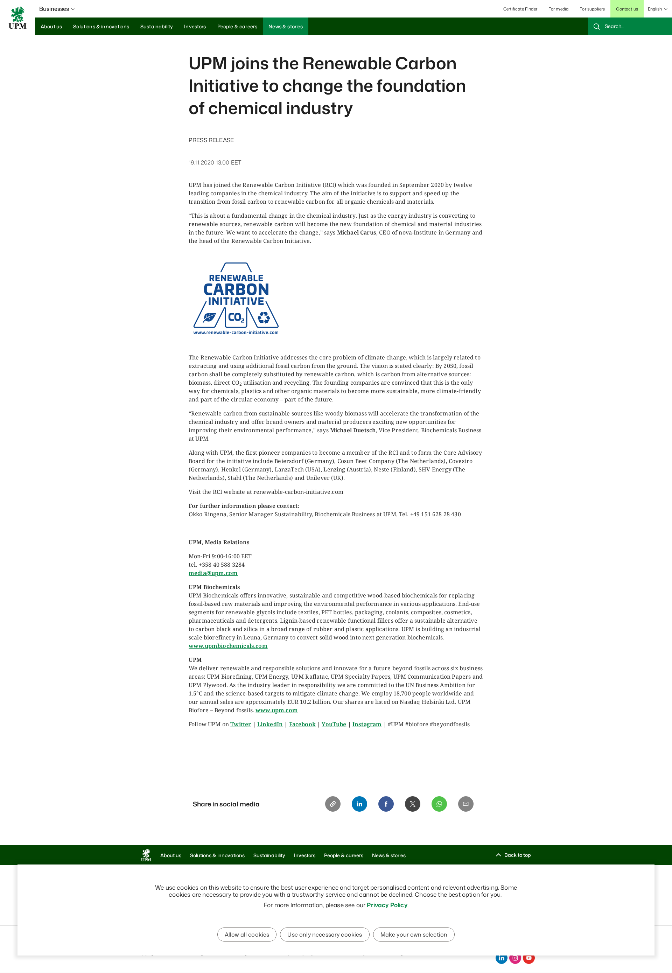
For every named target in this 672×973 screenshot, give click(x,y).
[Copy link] (333, 804)
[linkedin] (501, 958)
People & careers (343, 855)
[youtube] (529, 958)
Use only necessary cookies (324, 934)
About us (170, 855)
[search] (630, 26)
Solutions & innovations (217, 855)
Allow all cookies (247, 934)
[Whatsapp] (439, 804)
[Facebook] (386, 804)
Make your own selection (414, 934)
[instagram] (515, 958)
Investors (304, 855)
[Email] (466, 804)
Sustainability (269, 855)
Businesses (54, 9)
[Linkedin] (359, 804)
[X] (412, 804)
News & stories (389, 855)
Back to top (517, 855)
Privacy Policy (387, 905)
